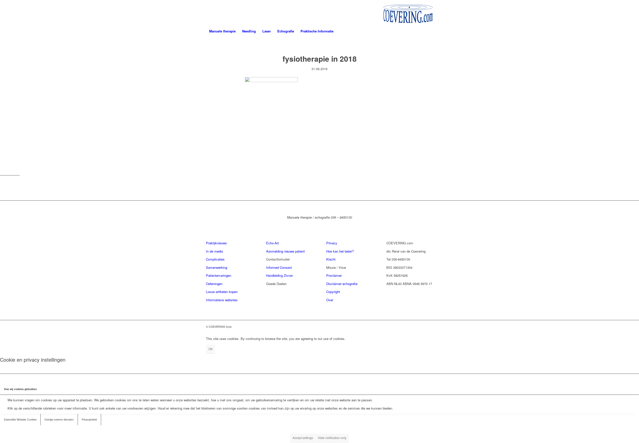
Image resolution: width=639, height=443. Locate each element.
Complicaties (215, 259)
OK (210, 349)
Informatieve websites (222, 299)
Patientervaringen (218, 275)
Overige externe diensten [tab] (59, 419)
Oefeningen (214, 283)
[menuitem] (222, 31)
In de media (214, 251)
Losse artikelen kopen (222, 291)
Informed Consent (279, 267)
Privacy (331, 243)
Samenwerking (216, 267)
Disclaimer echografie (341, 283)
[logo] (408, 12)
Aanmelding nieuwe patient (285, 251)
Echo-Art (272, 243)
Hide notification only (332, 438)
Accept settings (303, 438)
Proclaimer (334, 275)
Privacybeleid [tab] (89, 419)
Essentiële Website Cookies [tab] (20, 419)
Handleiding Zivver (279, 275)
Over (329, 299)
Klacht (330, 259)
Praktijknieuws (216, 243)
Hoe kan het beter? (340, 251)
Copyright (333, 291)
